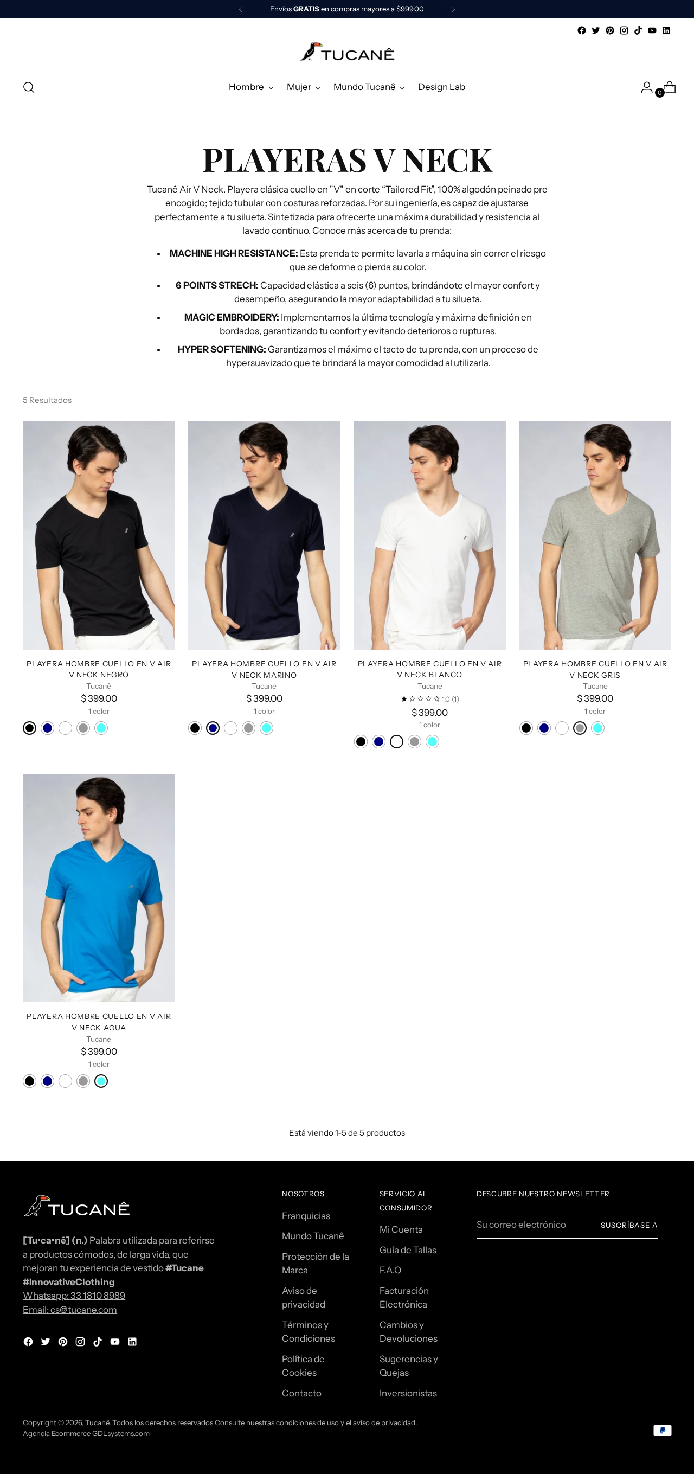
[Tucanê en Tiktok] (638, 30)
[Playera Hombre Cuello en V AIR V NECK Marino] (264, 535)
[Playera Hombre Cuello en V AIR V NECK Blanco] (430, 535)
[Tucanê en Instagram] (624, 30)
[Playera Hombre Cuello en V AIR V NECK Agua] (99, 888)
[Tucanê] (347, 53)
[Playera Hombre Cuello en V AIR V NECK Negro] (99, 535)
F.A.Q (390, 1270)
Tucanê (97, 1422)
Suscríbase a (629, 1225)
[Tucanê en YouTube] (652, 30)
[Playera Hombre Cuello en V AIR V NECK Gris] (595, 535)
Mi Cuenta (401, 1229)
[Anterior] (241, 9)
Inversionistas (408, 1393)
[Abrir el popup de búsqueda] (29, 87)
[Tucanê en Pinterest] (610, 30)
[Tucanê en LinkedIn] (666, 30)
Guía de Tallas (408, 1250)
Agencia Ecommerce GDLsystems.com (86, 1433)
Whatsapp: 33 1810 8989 (74, 1295)
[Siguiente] (453, 9)
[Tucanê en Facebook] (582, 30)
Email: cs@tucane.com (70, 1309)
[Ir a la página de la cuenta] (642, 87)
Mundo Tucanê (313, 1236)
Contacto (302, 1393)
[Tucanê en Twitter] (596, 30)
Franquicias (306, 1215)
